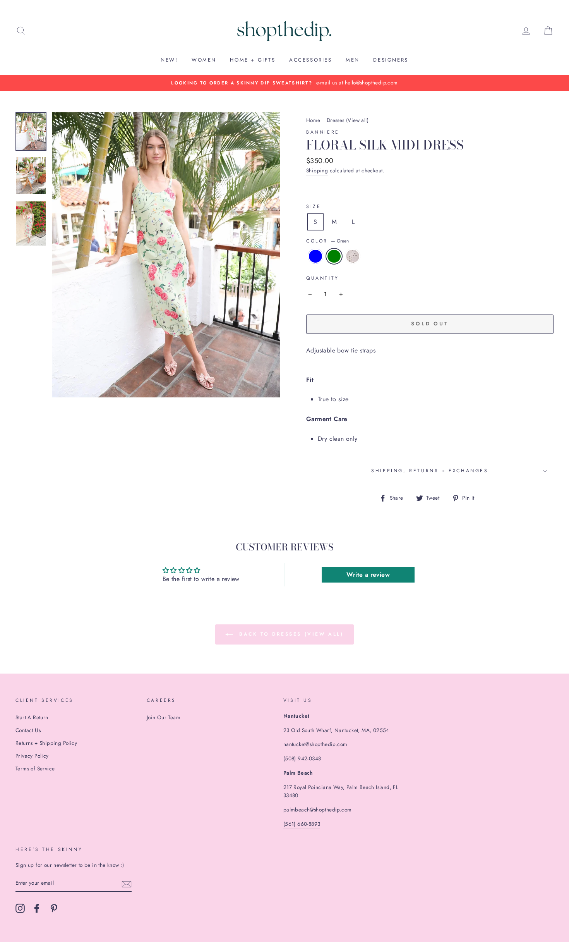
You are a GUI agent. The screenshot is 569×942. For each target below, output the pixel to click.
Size (313, 206)
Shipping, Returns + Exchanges (429, 470)
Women (204, 60)
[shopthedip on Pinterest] (53, 908)
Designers (390, 60)
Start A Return (31, 717)
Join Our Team (163, 717)
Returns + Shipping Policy (46, 743)
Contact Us (28, 730)
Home (313, 120)
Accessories (310, 60)
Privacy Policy (32, 756)
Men (353, 60)
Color (327, 240)
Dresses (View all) (347, 120)
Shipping (317, 170)
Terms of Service (35, 768)
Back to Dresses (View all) (289, 633)
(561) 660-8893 (301, 824)
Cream (352, 256)
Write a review (368, 574)
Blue (315, 256)
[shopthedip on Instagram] (20, 908)
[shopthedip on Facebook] (36, 908)
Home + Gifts (252, 60)
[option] (284, 83)
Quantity (322, 278)
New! (169, 60)
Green (334, 256)
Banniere (322, 132)
